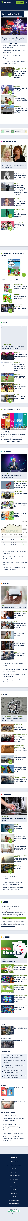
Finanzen (7, 451)
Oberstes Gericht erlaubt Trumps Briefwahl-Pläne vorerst (14, 1071)
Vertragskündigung (14, 1200)
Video (5, 902)
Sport (5, 322)
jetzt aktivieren (8, 918)
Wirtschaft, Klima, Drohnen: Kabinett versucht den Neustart (14, 62)
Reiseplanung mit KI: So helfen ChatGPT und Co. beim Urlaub (15, 670)
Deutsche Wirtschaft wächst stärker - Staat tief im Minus (14, 558)
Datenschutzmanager (14, 1175)
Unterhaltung (10, 141)
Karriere (14, 1196)
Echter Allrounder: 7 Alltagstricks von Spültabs (15, 1061)
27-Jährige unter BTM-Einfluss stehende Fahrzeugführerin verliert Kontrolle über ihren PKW (15, 1138)
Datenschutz (14, 1172)
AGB (14, 1182)
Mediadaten (14, 1193)
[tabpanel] (14, 30)
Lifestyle (7, 794)
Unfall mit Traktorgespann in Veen (13, 1133)
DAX (3, 539)
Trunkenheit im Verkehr (10, 1115)
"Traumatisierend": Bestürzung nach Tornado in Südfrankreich (15, 1076)
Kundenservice (14, 1161)
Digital (6, 583)
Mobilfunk (20, 2)
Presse (14, 1189)
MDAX (4, 542)
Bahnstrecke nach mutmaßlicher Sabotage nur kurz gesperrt (13, 1056)
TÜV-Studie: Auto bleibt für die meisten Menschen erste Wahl (14, 569)
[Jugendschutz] (14, 1211)
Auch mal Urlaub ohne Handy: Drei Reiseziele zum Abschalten (13, 888)
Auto (5, 694)
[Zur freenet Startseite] (6, 2)
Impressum (14, 1168)
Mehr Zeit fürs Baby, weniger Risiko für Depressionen (14, 1066)
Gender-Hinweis (14, 1186)
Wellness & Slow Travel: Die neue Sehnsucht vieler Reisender (13, 883)
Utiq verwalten (14, 1179)
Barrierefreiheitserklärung (14, 1165)
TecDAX (4, 545)
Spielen (6, 937)
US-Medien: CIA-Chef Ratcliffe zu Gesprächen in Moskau (13, 57)
